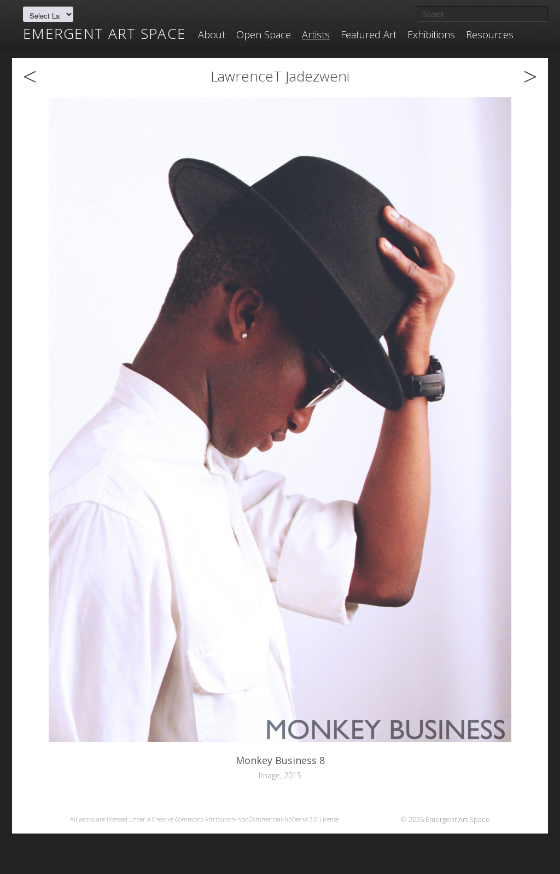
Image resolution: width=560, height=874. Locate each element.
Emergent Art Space (104, 33)
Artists (316, 34)
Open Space (263, 34)
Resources (490, 34)
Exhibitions (431, 34)
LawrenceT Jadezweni (280, 76)
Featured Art (368, 34)
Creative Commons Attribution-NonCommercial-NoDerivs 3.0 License (245, 819)
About (211, 34)
